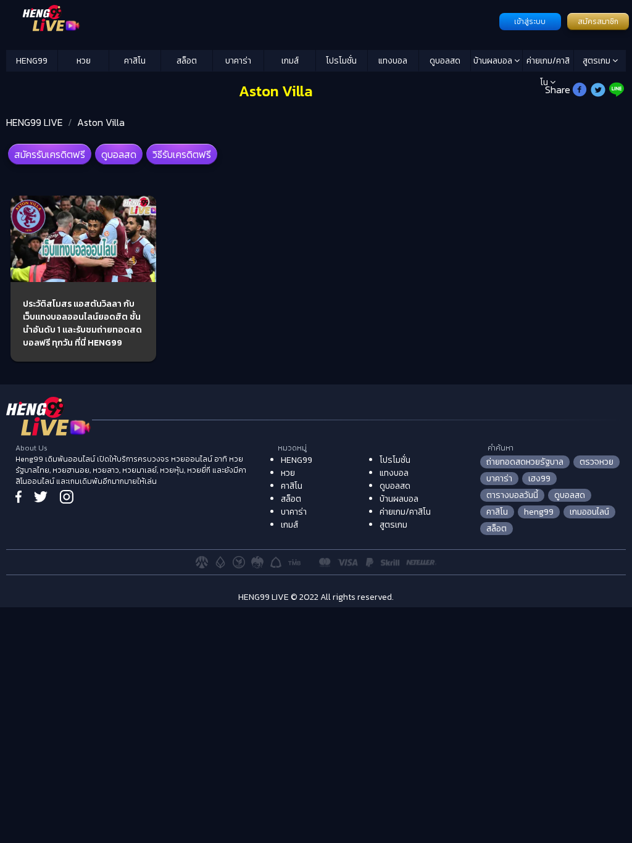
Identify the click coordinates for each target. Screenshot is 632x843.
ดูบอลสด (445, 60)
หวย (84, 60)
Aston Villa (101, 122)
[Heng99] (251, 20)
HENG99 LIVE (34, 122)
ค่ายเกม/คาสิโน (548, 63)
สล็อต (187, 60)
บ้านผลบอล (493, 60)
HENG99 (32, 60)
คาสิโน (135, 60)
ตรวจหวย (596, 461)
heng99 (539, 511)
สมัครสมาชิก (598, 21)
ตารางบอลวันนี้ (512, 495)
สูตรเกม (597, 60)
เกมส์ (290, 60)
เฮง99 (539, 478)
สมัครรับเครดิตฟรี (49, 154)
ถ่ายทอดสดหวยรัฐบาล (524, 461)
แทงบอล (392, 60)
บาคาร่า (238, 60)
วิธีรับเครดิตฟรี (181, 154)
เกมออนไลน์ (589, 511)
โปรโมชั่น (341, 60)
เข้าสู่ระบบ (530, 21)
